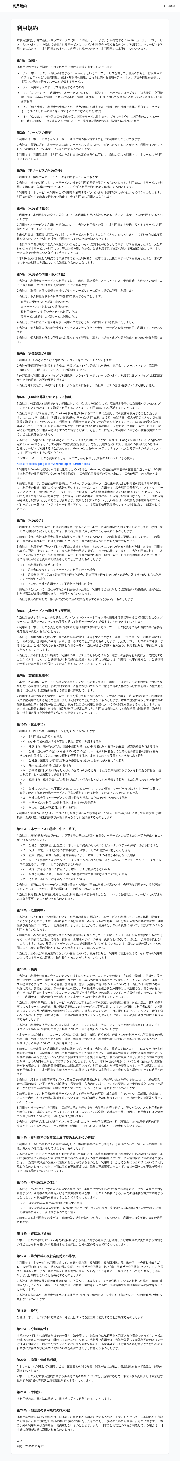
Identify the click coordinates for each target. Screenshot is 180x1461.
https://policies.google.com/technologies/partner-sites (53, 464)
